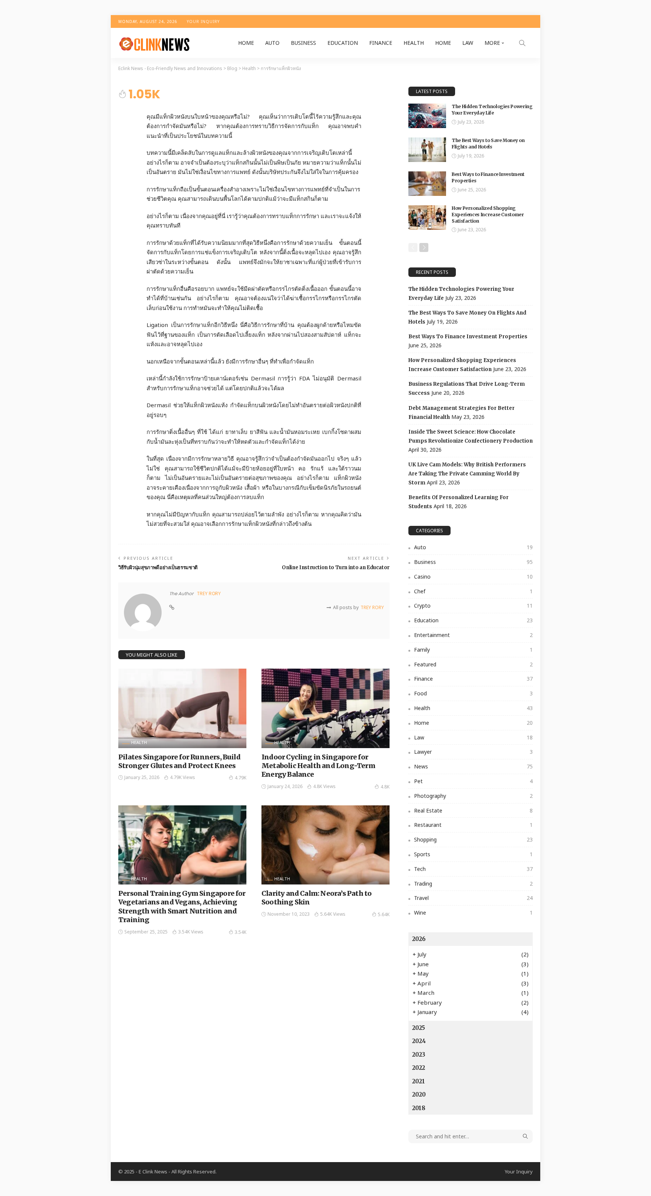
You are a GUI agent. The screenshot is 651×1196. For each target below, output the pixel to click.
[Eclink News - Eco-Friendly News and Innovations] (153, 43)
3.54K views (190, 932)
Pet (473, 781)
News (473, 766)
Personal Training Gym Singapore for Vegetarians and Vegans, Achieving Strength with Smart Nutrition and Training (182, 906)
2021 (418, 1081)
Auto (272, 42)
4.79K (240, 777)
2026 (419, 938)
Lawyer (473, 751)
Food (473, 693)
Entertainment (473, 634)
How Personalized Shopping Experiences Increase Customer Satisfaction (488, 214)
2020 (419, 1094)
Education (342, 42)
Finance (380, 42)
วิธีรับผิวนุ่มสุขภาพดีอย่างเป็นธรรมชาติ (158, 567)
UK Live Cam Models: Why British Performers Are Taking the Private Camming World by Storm (467, 473)
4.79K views (182, 777)
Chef (473, 591)
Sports (473, 854)
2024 (419, 1041)
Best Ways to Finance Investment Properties (467, 336)
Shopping (473, 839)
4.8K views (324, 786)
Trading (473, 883)
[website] (171, 607)
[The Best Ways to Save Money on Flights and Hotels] (427, 149)
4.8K (385, 787)
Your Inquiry (203, 21)
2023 (418, 1054)
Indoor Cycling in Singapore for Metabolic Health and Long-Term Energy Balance (318, 766)
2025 (418, 1027)
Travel (473, 897)
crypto (473, 605)
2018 (418, 1108)
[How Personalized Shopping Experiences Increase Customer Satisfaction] (427, 217)
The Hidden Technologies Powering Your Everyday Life (492, 110)
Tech (473, 868)
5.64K (384, 914)
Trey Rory (209, 593)
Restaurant (473, 824)
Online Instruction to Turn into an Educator (336, 567)
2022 (418, 1067)
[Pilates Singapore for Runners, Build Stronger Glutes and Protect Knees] (182, 708)
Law (467, 42)
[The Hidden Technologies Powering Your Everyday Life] (427, 116)
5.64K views (332, 914)
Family (473, 649)
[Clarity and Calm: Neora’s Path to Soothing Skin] (325, 844)
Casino (473, 576)
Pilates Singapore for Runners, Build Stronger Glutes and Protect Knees (179, 761)
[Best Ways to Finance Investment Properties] (427, 183)
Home (246, 42)
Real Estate (473, 810)
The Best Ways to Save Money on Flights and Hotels (488, 143)
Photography (473, 795)
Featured (473, 664)
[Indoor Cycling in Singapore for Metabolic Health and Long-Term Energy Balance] (325, 708)
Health (413, 42)
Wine (473, 912)
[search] (522, 43)
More (492, 42)
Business (303, 42)
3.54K (240, 932)
